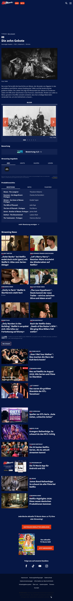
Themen (51, 584)
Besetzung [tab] (11, 187)
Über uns (35, 584)
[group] (29, 123)
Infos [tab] (29, 187)
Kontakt (36, 588)
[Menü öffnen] (70, 3)
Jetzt (16, 3)
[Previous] (5, 122)
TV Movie (4, 34)
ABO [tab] (8, 163)
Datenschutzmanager (26, 581)
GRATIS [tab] (22, 163)
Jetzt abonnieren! (45, 548)
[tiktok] (33, 566)
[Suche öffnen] (66, 3)
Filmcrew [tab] (48, 187)
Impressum (24, 577)
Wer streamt (11, 34)
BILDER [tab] (29, 102)
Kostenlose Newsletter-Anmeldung (36, 527)
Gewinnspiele (44, 584)
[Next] (53, 122)
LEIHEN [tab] (50, 163)
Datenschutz (48, 577)
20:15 (22, 3)
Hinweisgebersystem (25, 584)
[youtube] (40, 566)
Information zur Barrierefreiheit (43, 581)
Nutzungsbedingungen (36, 577)
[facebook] (26, 566)
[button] (29, 224)
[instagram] (46, 566)
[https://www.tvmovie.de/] (7, 3)
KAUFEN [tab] (36, 163)
